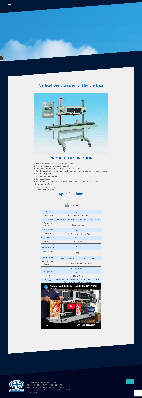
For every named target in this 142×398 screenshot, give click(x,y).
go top (130, 381)
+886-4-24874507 (38, 385)
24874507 (60, 387)
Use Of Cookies (32, 392)
